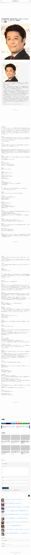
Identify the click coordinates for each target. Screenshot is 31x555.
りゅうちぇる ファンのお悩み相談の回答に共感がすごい (13, 525)
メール (3, 480)
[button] (3, 423)
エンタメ (3, 419)
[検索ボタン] (30, 1)
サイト (3, 483)
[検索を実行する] (29, 496)
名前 (2, 477)
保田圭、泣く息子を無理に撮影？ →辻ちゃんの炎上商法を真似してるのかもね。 (16, 518)
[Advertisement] (15, 9)
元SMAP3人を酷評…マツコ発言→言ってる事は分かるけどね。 (14, 499)
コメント (3, 466)
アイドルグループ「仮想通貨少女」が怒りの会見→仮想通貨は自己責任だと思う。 (17, 510)
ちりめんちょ (15, 0)
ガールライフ (18, 552)
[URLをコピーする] (27, 423)
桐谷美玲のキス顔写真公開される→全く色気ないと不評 (13, 503)
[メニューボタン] (1, 1)
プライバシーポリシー (13, 552)
